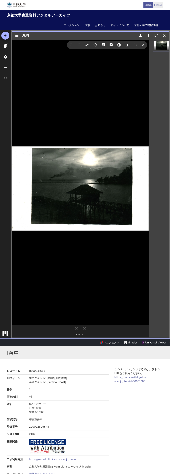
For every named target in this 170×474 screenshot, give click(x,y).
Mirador (132, 342)
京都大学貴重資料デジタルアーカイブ (38, 15)
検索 (87, 25)
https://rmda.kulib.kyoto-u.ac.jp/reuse (52, 459)
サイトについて (120, 25)
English (158, 4)
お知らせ (100, 25)
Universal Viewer (155, 342)
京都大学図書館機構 (146, 25)
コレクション (72, 25)
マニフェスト (111, 342)
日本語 (148, 4)
